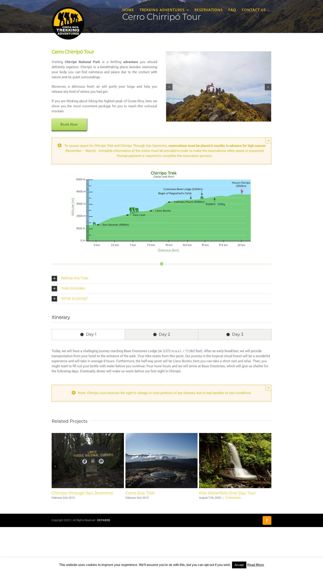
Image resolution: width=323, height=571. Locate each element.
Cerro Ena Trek (213, 493)
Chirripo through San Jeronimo (156, 493)
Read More (255, 565)
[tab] (88, 334)
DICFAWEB (103, 520)
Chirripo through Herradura (79, 493)
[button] (169, 87)
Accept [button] (239, 565)
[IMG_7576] (218, 53)
